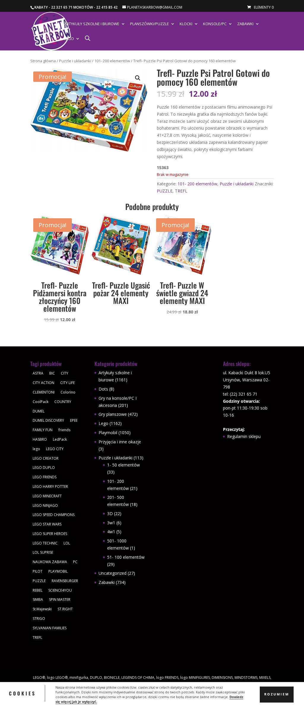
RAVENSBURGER (65, 580)
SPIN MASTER (59, 599)
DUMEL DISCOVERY (48, 420)
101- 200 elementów (112, 60)
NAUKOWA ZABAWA (50, 561)
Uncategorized (112, 573)
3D (110, 513)
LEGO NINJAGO (45, 505)
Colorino (68, 392)
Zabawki (245, 24)
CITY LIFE (67, 382)
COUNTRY (62, 401)
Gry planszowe (113, 414)
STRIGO (39, 618)
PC (75, 561)
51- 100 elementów (126, 557)
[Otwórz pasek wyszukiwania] (88, 38)
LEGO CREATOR (45, 458)
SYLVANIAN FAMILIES (49, 627)
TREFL (181, 191)
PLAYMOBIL (58, 571)
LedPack (60, 439)
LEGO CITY (55, 448)
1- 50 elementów (123, 465)
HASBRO (40, 439)
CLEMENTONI (44, 392)
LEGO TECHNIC (45, 543)
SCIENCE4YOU (60, 590)
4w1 (111, 531)
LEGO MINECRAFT (47, 496)
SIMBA (38, 599)
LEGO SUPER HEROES (50, 533)
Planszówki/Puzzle (149, 24)
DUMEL (39, 411)
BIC (52, 373)
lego (36, 448)
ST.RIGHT (65, 609)
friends (64, 429)
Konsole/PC (215, 24)
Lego (69, 38)
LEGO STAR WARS (47, 524)
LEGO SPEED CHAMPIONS (54, 514)
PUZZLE (164, 191)
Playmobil (108, 432)
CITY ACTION (43, 382)
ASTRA (38, 373)
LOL (67, 543)
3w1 (111, 523)
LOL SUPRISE (43, 552)
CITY (64, 373)
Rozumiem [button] (276, 694)
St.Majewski (42, 609)
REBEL (37, 590)
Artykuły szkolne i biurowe (91, 24)
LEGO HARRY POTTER (50, 486)
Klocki (186, 24)
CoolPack (40, 401)
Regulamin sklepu (244, 436)
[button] (137, 78)
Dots (103, 389)
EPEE (73, 420)
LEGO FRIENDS (44, 477)
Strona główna (43, 60)
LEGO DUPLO (44, 467)
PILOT (37, 571)
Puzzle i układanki (75, 60)
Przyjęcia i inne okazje (120, 442)
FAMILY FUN (43, 429)
